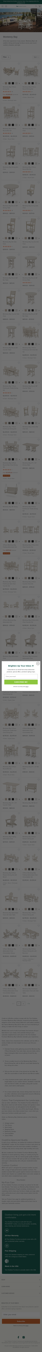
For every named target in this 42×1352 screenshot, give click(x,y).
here (27, 686)
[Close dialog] (37, 663)
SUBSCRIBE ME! (21, 682)
